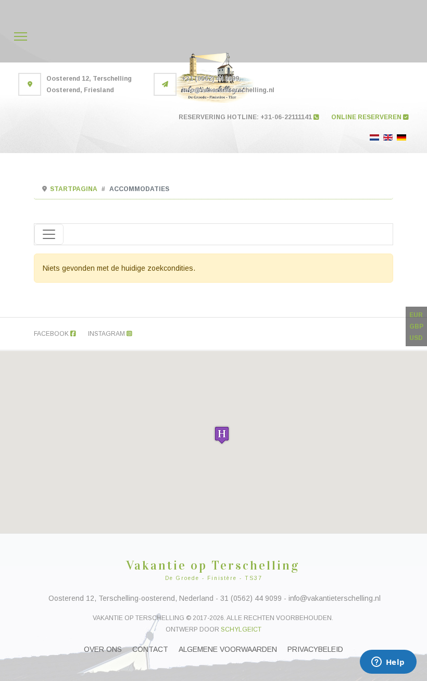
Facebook (52, 333)
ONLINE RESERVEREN (367, 117)
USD (416, 338)
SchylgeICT (241, 629)
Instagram (107, 333)
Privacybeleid (315, 649)
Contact (150, 649)
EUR (416, 315)
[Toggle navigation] (49, 234)
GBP (416, 326)
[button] (221, 435)
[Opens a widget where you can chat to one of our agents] (388, 663)
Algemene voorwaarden (228, 649)
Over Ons (103, 649)
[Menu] (20, 36)
